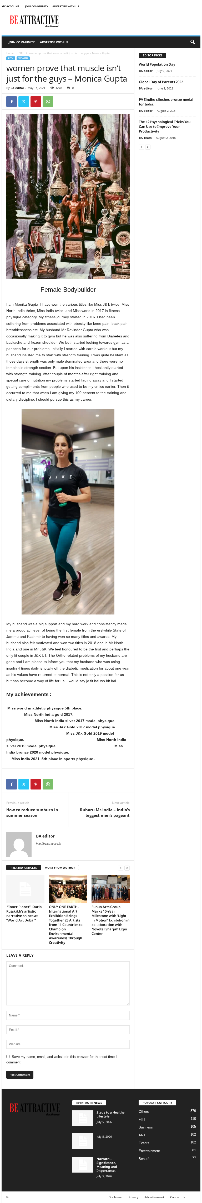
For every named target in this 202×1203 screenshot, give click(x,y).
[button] (192, 42)
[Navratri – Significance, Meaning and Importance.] (82, 1165)
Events (144, 1143)
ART (142, 1135)
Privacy (133, 1197)
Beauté (144, 1159)
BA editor (17, 88)
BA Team (145, 138)
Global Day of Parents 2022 (161, 82)
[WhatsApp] (48, 101)
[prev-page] (120, 868)
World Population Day (157, 64)
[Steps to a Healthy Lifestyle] (82, 1118)
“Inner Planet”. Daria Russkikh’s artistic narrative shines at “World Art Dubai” (24, 913)
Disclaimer (116, 1197)
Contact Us (177, 1197)
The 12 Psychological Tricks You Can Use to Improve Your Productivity (164, 126)
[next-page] (127, 868)
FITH (21, 53)
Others (144, 1112)
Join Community (36, 6)
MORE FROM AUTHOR (60, 868)
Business (146, 1127)
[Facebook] (11, 101)
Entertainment (149, 1151)
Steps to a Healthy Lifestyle (111, 1114)
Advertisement (154, 1197)
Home (10, 53)
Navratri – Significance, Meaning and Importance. (107, 1165)
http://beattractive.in (48, 843)
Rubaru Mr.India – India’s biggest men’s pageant (105, 812)
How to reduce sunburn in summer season (32, 812)
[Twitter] (23, 101)
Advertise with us (65, 6)
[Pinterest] (36, 101)
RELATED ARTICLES (24, 868)
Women (23, 58)
